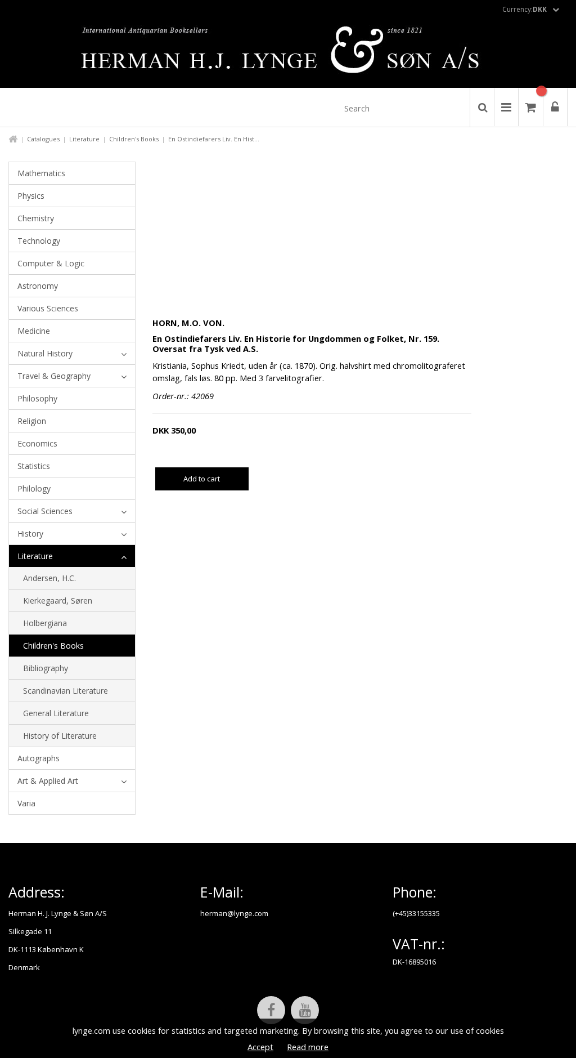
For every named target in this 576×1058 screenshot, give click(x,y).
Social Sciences (45, 511)
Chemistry (35, 218)
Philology (34, 488)
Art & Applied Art (47, 780)
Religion (31, 421)
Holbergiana (45, 623)
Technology (38, 240)
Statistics (33, 466)
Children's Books (134, 139)
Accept (260, 1046)
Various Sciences (47, 308)
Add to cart (201, 479)
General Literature (56, 713)
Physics (30, 195)
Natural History (45, 353)
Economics (37, 443)
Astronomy (37, 285)
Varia (26, 803)
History (30, 533)
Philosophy (37, 398)
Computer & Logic (50, 263)
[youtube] (305, 1010)
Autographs (38, 758)
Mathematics (41, 173)
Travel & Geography (54, 375)
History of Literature (60, 735)
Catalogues (43, 139)
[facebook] (271, 1010)
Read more (307, 1046)
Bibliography (45, 668)
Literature (84, 139)
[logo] (288, 53)
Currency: (524, 9)
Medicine (33, 330)
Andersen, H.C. (49, 578)
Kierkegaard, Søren (57, 600)
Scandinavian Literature (65, 690)
